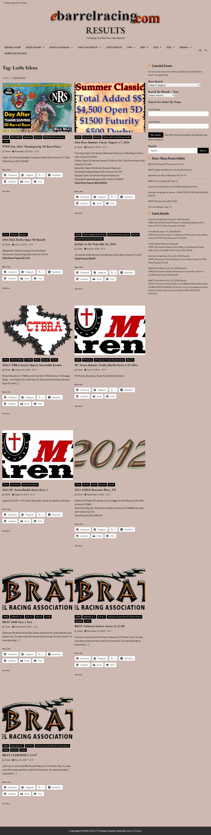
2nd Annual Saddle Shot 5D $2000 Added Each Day (172, 186)
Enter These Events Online (168, 158)
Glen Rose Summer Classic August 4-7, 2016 (102, 142)
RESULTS (105, 30)
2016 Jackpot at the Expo (94, 234)
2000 (142, 47)
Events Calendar (59, 47)
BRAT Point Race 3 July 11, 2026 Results (167, 268)
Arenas (183, 47)
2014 (78, 360)
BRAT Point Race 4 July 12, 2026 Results (167, 280)
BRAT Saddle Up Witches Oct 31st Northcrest (170, 169)
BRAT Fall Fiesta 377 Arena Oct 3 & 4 (166, 164)
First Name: (154, 109)
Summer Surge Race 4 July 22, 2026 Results (169, 256)
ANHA (86, 484)
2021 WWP (16, 137)
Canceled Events (162, 65)
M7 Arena (87, 360)
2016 (78, 137)
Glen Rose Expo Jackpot (118, 234)
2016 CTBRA (16, 360)
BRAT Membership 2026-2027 (162, 201)
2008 (5, 617)
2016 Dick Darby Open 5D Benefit (23, 240)
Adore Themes (133, 830)
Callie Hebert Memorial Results (163, 243)
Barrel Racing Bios (16, 53)
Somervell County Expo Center (116, 137)
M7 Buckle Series (30, 484)
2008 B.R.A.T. (17, 617)
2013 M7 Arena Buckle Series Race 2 (25, 490)
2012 (78, 484)
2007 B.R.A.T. (17, 746)
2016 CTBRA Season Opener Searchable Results (32, 365)
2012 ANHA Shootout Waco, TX (95, 490)
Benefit (14, 234)
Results (38, 137)
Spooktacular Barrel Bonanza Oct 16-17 (167, 175)
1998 (129, 47)
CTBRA (28, 360)
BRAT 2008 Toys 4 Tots (17, 622)
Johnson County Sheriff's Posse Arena (124, 617)
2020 (168, 47)
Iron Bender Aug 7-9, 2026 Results (164, 231)
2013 (5, 484)
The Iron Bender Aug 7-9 (160, 206)
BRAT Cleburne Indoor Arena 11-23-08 (99, 626)
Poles (37, 360)
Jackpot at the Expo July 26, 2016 (95, 244)
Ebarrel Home (13, 47)
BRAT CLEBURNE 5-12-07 (19, 755)
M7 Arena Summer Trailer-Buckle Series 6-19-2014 (106, 365)
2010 (155, 47)
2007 (5, 746)
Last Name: (154, 121)
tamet (7, 151)
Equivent (28, 137)
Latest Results (114, 47)
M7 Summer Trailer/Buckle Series (109, 360)
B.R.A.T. (29, 617)
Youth (6, 141)
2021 (5, 137)
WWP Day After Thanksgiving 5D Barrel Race (31, 146)
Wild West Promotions (54, 137)
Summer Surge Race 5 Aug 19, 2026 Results (169, 219)
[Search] (206, 50)
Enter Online (33, 47)
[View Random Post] (200, 50)
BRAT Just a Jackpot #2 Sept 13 (163, 181)
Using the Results (88, 47)
